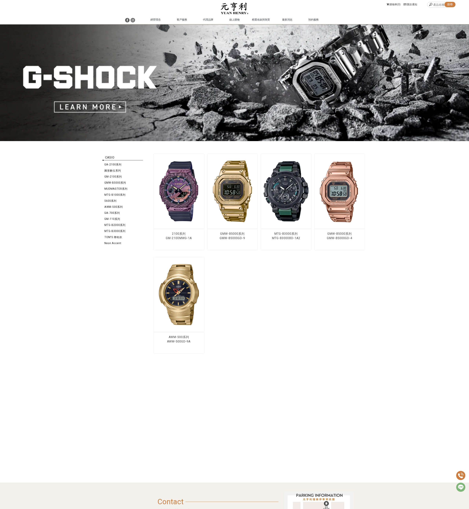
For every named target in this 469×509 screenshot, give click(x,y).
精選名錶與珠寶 (261, 19)
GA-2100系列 (112, 164)
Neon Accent (112, 243)
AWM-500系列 (113, 206)
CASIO (110, 157)
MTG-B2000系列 (114, 225)
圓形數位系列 (112, 170)
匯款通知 (412, 4)
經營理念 (155, 19)
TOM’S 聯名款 (113, 237)
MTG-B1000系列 (114, 194)
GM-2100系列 (113, 176)
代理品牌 (208, 19)
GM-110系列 (112, 218)
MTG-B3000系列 (114, 231)
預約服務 (313, 19)
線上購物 (234, 19)
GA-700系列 (112, 212)
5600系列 (110, 200)
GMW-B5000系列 (115, 182)
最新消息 (287, 19)
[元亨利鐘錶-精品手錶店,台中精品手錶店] (234, 8)
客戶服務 (182, 19)
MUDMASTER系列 (116, 188)
